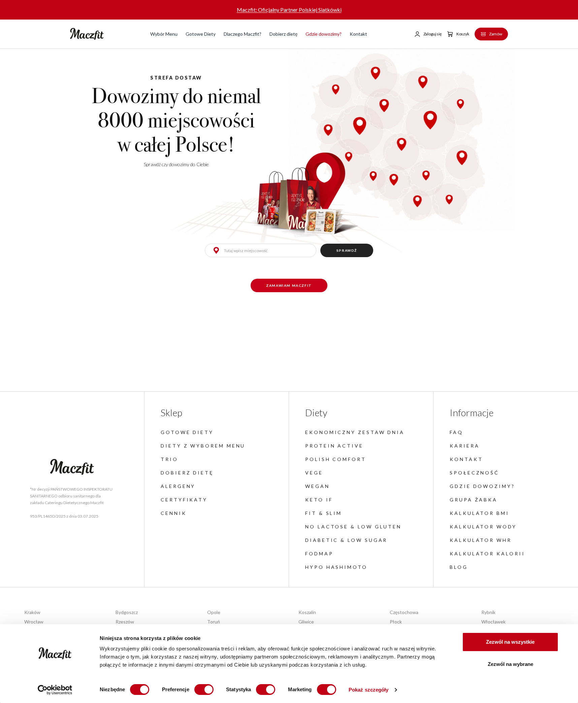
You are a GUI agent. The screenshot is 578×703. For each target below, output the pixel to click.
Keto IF (318, 499)
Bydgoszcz (127, 612)
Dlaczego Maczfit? (242, 34)
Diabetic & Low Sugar (346, 540)
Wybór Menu (164, 34)
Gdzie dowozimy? (324, 34)
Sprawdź (346, 250)
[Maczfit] (72, 467)
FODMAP (319, 553)
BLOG (459, 567)
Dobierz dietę (283, 34)
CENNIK (174, 513)
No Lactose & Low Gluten (353, 526)
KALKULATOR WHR (481, 540)
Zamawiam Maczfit (289, 285)
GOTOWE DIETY (187, 432)
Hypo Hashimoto (336, 567)
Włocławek (493, 621)
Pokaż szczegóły (369, 690)
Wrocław (33, 621)
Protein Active (334, 446)
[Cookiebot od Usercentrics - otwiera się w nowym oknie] (55, 690)
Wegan (317, 486)
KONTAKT (466, 459)
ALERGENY (178, 486)
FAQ (456, 432)
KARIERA (464, 446)
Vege (314, 473)
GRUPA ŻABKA (473, 499)
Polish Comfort (335, 459)
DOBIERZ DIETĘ (187, 473)
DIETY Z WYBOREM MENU (203, 446)
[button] (428, 34)
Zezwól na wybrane (510, 664)
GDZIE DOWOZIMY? (482, 486)
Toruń (213, 621)
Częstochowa (404, 612)
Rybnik (488, 612)
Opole (213, 612)
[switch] (204, 689)
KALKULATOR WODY (483, 526)
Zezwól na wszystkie (510, 642)
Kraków (32, 612)
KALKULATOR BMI (479, 513)
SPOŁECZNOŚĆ (474, 473)
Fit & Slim (323, 513)
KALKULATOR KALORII (487, 553)
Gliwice (306, 621)
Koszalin (307, 612)
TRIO (169, 459)
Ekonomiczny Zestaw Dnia (355, 432)
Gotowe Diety (201, 34)
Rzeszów (125, 621)
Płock (396, 621)
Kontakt (358, 34)
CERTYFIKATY (184, 499)
